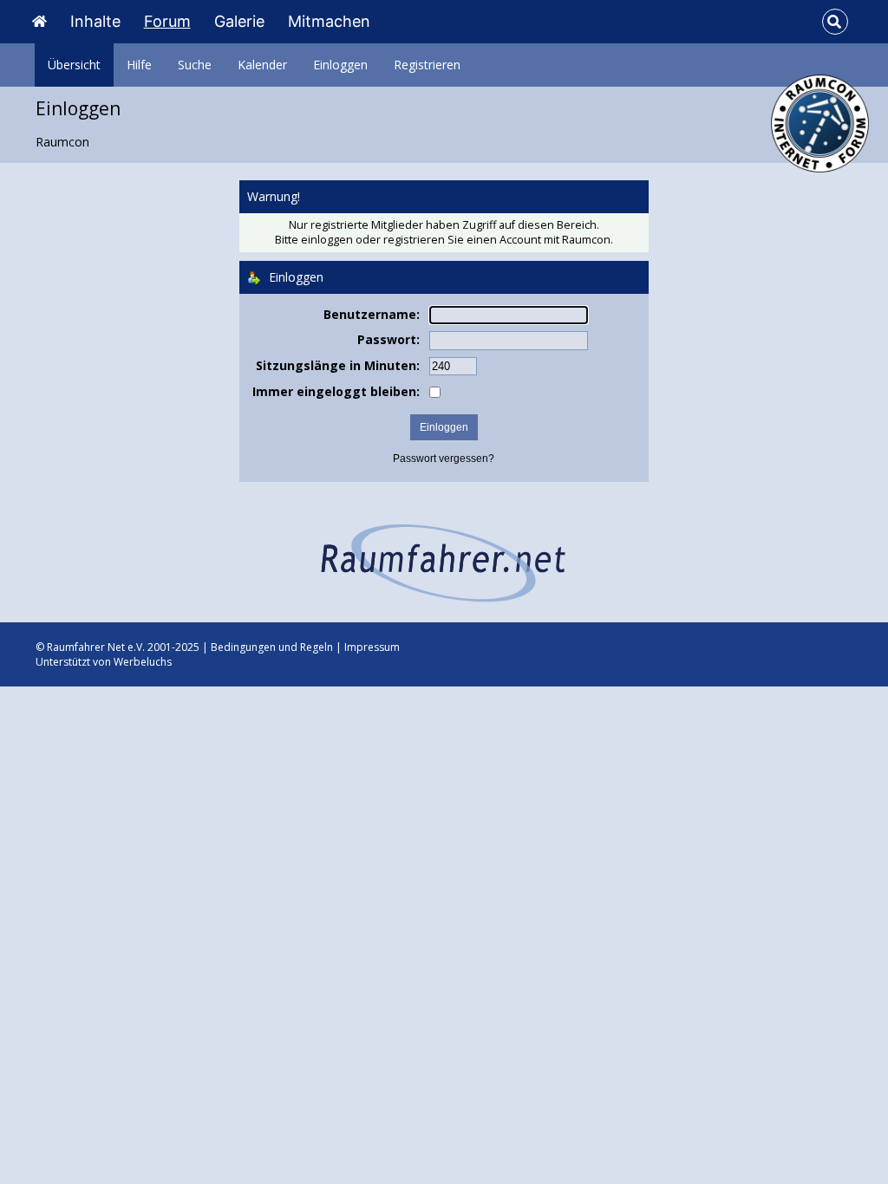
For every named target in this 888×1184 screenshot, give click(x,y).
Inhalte (95, 21)
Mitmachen (329, 21)
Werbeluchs (143, 661)
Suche (195, 64)
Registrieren (427, 64)
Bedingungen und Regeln (272, 647)
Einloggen (340, 64)
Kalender (262, 64)
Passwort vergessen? (443, 458)
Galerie (239, 21)
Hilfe (139, 64)
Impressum (372, 647)
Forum (167, 21)
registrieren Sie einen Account (462, 239)
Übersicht (74, 64)
